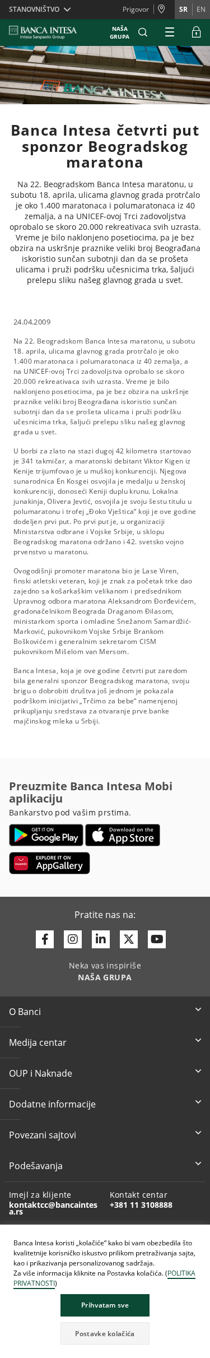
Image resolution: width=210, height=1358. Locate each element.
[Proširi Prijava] (196, 32)
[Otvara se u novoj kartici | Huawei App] (49, 863)
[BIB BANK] (50, 32)
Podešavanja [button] (36, 1166)
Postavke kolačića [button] (104, 1333)
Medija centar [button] (38, 1042)
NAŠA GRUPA (119, 32)
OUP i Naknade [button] (40, 1073)
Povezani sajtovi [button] (42, 1135)
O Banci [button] (25, 1011)
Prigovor (136, 9)
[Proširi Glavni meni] (169, 32)
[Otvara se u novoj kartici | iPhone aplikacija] (123, 835)
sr (183, 9)
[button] (142, 32)
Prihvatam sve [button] (105, 1305)
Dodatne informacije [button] (52, 1104)
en (201, 9)
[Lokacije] (164, 9)
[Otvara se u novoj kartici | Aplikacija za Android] (46, 835)
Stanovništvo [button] (34, 9)
